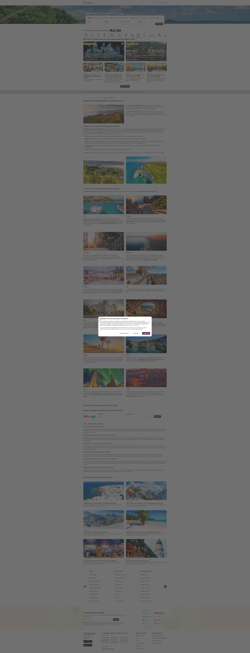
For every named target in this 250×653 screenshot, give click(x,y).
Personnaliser (136, 333)
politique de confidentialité (133, 325)
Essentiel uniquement (124, 333)
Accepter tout (146, 333)
